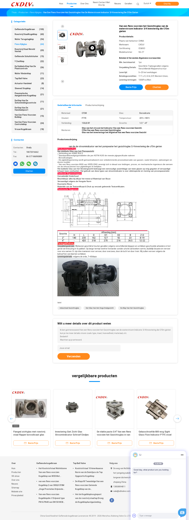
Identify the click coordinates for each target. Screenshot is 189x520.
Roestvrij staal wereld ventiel (29, 50)
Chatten (29, 171)
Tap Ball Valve (29, 78)
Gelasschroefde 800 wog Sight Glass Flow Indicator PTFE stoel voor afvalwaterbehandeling (155, 434)
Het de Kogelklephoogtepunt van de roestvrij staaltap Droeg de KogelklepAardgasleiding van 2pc (89, 498)
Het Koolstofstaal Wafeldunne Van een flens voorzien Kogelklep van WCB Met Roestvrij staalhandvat (53, 472)
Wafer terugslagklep (29, 39)
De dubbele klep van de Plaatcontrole (29, 67)
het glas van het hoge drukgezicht (100, 308)
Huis (13, 468)
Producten (16, 472)
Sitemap (15, 488)
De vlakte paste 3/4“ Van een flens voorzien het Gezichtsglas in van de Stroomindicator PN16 (114, 434)
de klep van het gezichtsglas (132, 308)
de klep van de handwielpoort (29, 109)
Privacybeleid (17, 495)
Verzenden (73, 356)
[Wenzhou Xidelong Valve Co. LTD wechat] (29, 163)
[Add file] (134, 516)
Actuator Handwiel (29, 83)
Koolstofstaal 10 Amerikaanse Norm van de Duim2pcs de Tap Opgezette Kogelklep (89, 472)
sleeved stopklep (29, 88)
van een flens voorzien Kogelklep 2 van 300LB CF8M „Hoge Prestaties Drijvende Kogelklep (51, 485)
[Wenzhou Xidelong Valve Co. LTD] (22, 4)
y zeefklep (29, 61)
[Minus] (182, 454)
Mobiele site (16, 491)
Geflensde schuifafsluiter (29, 56)
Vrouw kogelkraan (29, 129)
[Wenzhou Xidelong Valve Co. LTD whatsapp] (22, 163)
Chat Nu (167, 4)
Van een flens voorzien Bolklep (29, 116)
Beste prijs (131, 87)
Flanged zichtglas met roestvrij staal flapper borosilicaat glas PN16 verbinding (29, 434)
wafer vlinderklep (29, 73)
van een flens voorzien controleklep (29, 123)
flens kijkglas (29, 44)
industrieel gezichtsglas (69, 308)
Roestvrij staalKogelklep (29, 34)
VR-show (15, 476)
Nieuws (14, 484)
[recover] (182, 516)
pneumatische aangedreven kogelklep (29, 94)
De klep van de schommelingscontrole (29, 101)
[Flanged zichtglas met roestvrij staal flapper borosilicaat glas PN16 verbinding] (31, 408)
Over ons (15, 480)
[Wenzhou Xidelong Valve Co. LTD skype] (35, 163)
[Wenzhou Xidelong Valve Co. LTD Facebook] (111, 500)
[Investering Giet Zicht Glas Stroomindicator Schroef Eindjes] (72, 408)
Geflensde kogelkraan (29, 29)
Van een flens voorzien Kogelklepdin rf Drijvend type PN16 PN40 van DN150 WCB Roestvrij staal (52, 498)
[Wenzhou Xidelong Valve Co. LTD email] (15, 163)
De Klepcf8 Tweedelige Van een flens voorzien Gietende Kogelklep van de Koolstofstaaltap (89, 485)
